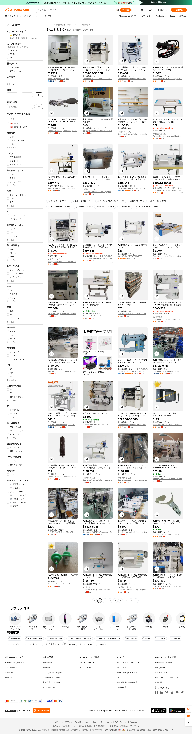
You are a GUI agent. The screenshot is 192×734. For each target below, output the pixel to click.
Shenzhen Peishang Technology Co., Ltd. (63, 131)
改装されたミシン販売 (106, 207)
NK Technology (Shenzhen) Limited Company (63, 314)
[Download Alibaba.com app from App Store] (159, 710)
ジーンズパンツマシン (160, 201)
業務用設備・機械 (63, 25)
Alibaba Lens (10, 710)
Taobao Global (106, 722)
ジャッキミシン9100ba (59, 201)
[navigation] (25, 313)
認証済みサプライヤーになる (166, 677)
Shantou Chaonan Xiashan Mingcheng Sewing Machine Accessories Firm (63, 371)
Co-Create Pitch (12, 667)
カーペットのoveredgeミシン (109, 638)
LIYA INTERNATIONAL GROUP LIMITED (133, 314)
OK (38, 95)
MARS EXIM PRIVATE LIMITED (130, 256)
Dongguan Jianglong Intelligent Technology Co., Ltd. (168, 190)
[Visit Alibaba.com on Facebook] (156, 692)
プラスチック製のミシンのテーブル (112, 201)
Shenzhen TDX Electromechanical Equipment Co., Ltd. (98, 79)
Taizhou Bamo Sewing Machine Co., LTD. (168, 136)
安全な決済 (47, 663)
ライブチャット (123, 667)
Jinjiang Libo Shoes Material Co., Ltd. (97, 131)
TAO (116, 722)
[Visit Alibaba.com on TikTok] (182, 692)
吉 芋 (102, 644)
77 (131, 601)
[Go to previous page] (94, 600)
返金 (119, 677)
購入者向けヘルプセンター (128, 663)
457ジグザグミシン (56, 638)
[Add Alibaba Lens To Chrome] (41, 710)
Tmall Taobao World (83, 722)
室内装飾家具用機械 (35, 638)
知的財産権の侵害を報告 (127, 682)
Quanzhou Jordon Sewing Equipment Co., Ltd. (98, 192)
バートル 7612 (88, 644)
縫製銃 (147, 638)
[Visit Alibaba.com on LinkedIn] (161, 692)
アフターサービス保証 (52, 677)
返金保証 (46, 667)
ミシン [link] (94, 25)
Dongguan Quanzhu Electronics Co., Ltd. (63, 262)
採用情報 (9, 677)
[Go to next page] (136, 600)
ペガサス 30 (71, 644)
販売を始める (160, 667)
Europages (134, 722)
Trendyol (123, 722)
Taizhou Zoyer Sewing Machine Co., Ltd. (133, 188)
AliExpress (59, 722)
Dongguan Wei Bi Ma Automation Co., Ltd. (168, 371)
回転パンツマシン (138, 201)
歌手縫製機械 (16, 638)
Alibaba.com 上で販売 (163, 663)
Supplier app (106, 710)
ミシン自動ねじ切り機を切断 (81, 638)
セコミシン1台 (132, 638)
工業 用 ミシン (54, 644)
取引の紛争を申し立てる (127, 672)
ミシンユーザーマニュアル (60, 207)
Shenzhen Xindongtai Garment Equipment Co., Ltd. (98, 316)
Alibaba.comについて (14, 657)
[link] (188, 709)
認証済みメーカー (87, 663)
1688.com (69, 722)
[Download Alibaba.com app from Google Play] (178, 710)
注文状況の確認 (161, 672)
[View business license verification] (119, 730)
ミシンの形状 (16, 644)
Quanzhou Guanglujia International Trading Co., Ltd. (133, 134)
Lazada (96, 722)
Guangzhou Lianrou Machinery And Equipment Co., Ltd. (168, 256)
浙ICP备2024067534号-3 (162, 730)
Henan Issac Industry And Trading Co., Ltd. (98, 258)
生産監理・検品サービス (53, 682)
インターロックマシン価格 (148, 207)
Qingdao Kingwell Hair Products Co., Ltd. (98, 424)
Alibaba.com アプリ (123, 710)
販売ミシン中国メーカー (83, 201)
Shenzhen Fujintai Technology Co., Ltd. (168, 79)
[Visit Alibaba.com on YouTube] (177, 692)
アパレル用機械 (81, 25)
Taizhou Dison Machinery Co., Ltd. (61, 425)
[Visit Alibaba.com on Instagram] (171, 692)
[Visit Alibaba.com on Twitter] (166, 692)
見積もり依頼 (85, 667)
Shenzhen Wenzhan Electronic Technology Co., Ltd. (133, 79)
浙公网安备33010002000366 (138, 730)
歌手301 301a (126, 207)
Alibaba (49, 25)
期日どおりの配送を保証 (53, 672)
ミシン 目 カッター (34, 644)
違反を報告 (121, 687)
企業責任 (9, 672)
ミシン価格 (161, 638)
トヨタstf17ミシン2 (84, 207)
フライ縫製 (177, 638)
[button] (117, 9)
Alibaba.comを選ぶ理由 (14, 663)
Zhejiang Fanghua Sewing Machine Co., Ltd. (133, 371)
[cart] (151, 10)
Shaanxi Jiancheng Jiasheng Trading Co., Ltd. (63, 188)
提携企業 (158, 682)
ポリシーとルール (50, 687)
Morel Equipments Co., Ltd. (58, 79)
